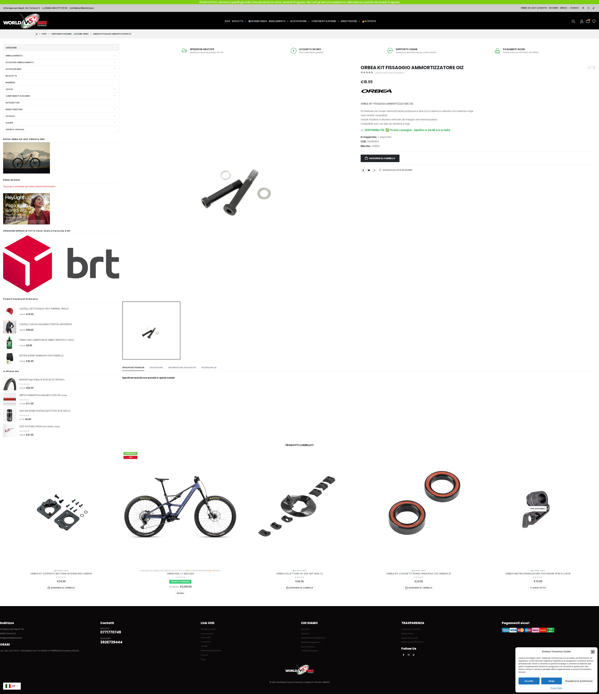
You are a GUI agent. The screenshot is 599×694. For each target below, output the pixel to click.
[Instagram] (588, 8)
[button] (592, 651)
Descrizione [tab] (156, 367)
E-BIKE (142, 571)
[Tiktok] (593, 8)
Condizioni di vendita (410, 629)
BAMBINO (10, 82)
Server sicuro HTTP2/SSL (412, 642)
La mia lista (206, 642)
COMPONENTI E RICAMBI (18, 95)
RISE (166, 571)
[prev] (589, 67)
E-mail (368, 170)
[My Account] (582, 21)
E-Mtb (161, 571)
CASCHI (9, 89)
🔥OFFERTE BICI (214, 571)
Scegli (180, 593)
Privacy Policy (556, 688)
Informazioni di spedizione (313, 638)
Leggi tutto (539, 587)
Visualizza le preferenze (579, 681)
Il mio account (207, 633)
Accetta (529, 681)
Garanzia (305, 633)
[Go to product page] (9, 311)
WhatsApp (374, 170)
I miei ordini (206, 637)
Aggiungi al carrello (382, 158)
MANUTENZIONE (349, 21)
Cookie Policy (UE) (409, 638)
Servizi (563, 8)
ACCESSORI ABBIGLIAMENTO (20, 62)
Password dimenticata (211, 650)
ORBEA (376, 146)
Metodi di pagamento (311, 642)
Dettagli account (208, 629)
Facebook (363, 170)
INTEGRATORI (12, 102)
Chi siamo (553, 8)
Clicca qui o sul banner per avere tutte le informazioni (29, 186)
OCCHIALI (10, 116)
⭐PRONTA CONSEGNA (199, 571)
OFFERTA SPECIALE (15, 129)
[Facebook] (583, 8)
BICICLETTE (237, 21)
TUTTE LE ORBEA (184, 571)
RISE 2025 (149, 571)
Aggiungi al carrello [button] (63, 587)
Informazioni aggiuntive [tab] (182, 367)
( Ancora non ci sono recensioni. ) (390, 73)
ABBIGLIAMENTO (277, 21)
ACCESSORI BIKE (298, 21)
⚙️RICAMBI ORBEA (257, 21)
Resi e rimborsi (307, 647)
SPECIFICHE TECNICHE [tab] (133, 367)
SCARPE (9, 122)
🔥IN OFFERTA (369, 21)
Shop (203, 659)
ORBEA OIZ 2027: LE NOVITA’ (534, 8)
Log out (204, 655)
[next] (594, 67)
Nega (552, 681)
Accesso (574, 8)
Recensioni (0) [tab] (209, 367)
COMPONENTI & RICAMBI (324, 21)
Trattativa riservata (309, 650)
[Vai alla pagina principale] (36, 34)
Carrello (204, 646)
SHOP (227, 21)
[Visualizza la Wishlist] (594, 21)
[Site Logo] (25, 21)
